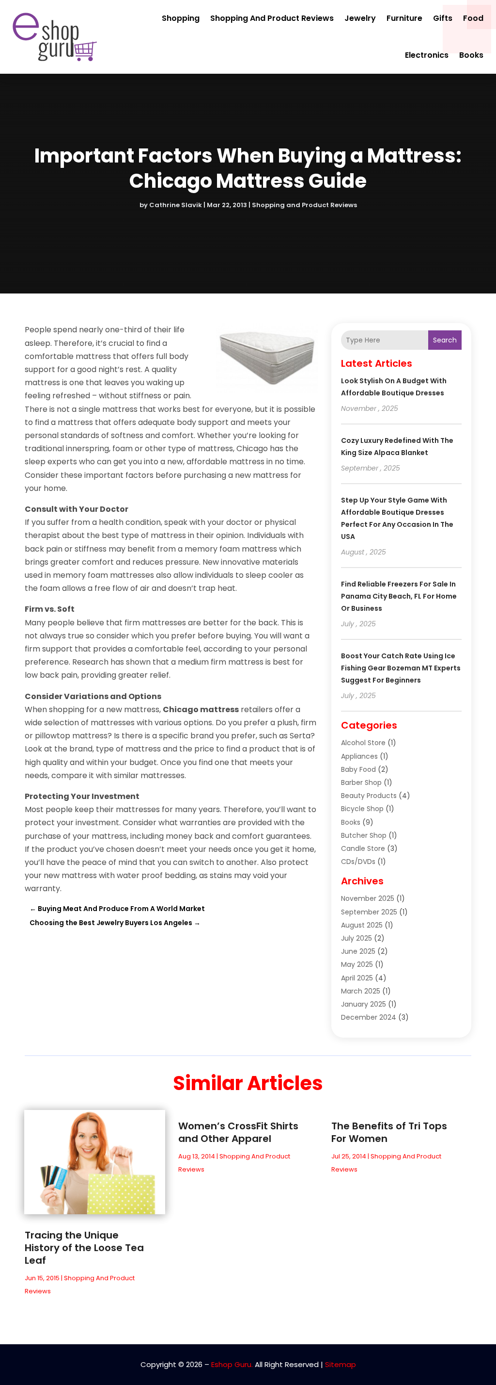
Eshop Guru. (232, 1364)
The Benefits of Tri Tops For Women (389, 1132)
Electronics (427, 55)
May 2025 (357, 964)
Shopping (181, 18)
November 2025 (367, 898)
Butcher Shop (364, 835)
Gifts (442, 18)
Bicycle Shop (362, 809)
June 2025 (358, 951)
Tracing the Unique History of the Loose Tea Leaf (84, 1247)
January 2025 (363, 1004)
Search (445, 340)
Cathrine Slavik (175, 205)
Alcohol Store (363, 743)
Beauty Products (369, 795)
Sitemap (340, 1364)
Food (473, 18)
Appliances (359, 756)
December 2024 (368, 1017)
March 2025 (360, 991)
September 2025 (369, 912)
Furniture (404, 18)
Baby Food (358, 769)
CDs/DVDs (358, 861)
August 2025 (362, 925)
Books (471, 55)
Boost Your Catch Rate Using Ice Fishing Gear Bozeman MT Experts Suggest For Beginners (401, 668)
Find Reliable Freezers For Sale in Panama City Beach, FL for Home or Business (399, 596)
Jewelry (360, 18)
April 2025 (357, 978)
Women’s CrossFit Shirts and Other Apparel (238, 1132)
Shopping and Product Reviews (272, 18)
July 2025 (356, 938)
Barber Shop (361, 782)
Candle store (363, 848)
